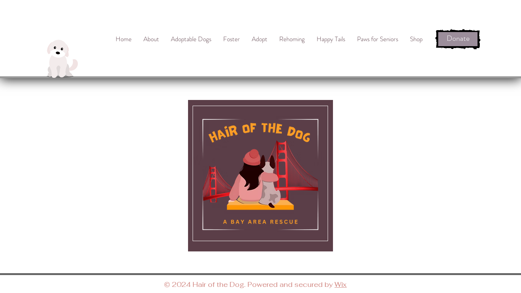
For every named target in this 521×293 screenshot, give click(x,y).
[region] (260, 175)
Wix (340, 284)
